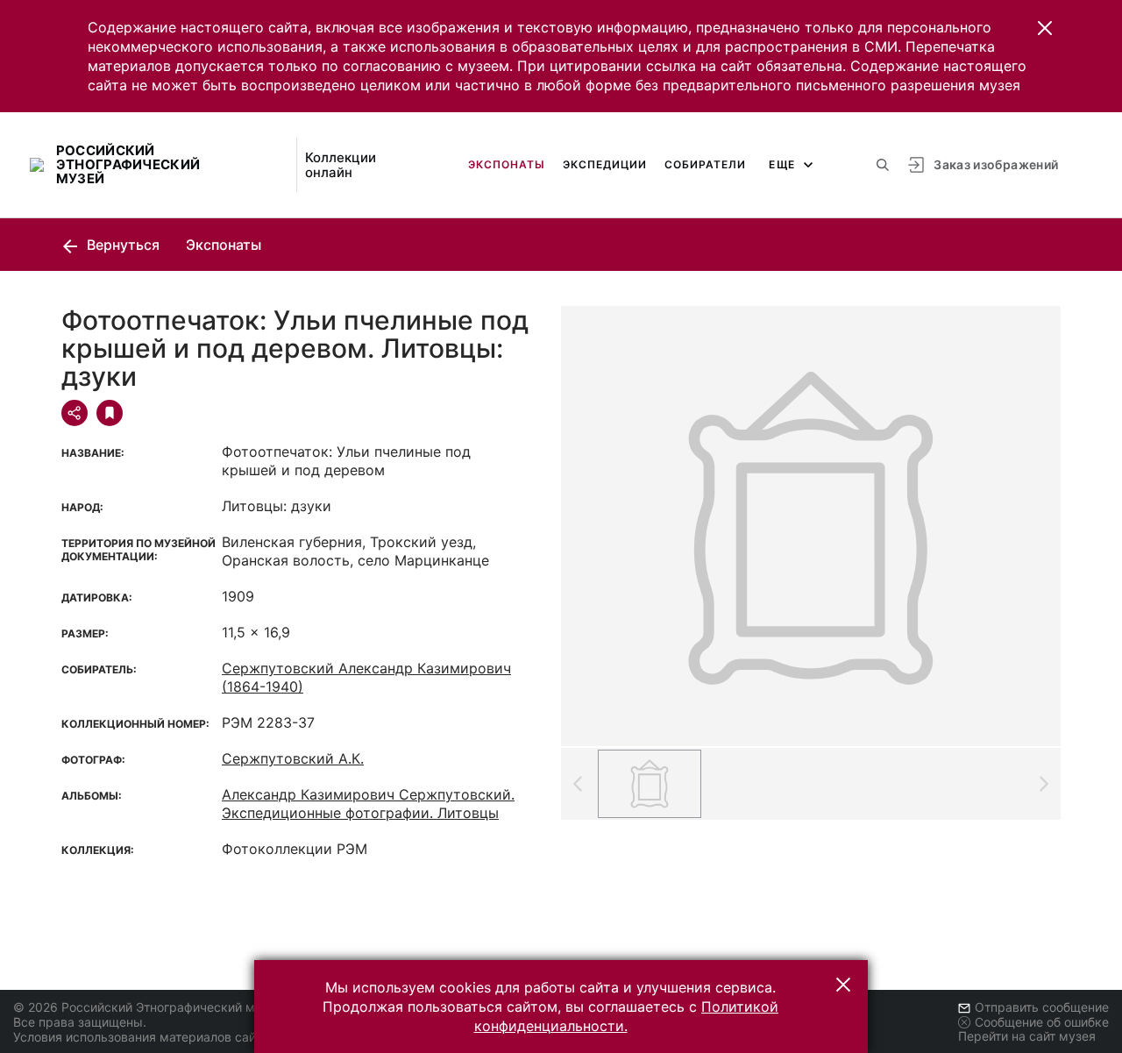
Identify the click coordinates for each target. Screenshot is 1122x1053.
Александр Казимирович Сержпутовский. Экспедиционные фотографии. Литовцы (368, 804)
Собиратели (705, 164)
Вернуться (121, 244)
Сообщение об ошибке (1042, 1021)
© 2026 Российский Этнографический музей (147, 1007)
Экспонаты (506, 164)
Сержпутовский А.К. (293, 758)
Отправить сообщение (1042, 1007)
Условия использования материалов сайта (140, 1036)
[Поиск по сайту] (882, 164)
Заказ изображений (996, 164)
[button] (1045, 28)
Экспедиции (605, 164)
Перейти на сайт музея (1027, 1035)
